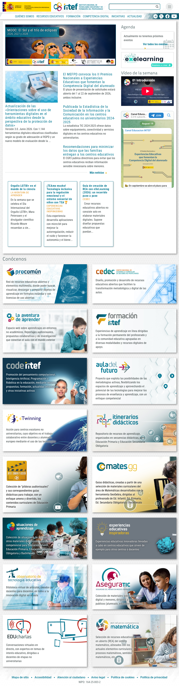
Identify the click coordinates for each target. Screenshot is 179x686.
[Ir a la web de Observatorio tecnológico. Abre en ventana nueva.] (23, 574)
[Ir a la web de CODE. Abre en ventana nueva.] (23, 365)
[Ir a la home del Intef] (78, 7)
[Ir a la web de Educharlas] (19, 628)
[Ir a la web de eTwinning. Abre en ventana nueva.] (23, 418)
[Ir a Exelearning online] (147, 60)
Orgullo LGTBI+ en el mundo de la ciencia (23, 187)
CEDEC (86, 199)
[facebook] (167, 16)
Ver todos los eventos (155, 44)
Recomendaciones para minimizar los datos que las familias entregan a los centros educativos (88, 150)
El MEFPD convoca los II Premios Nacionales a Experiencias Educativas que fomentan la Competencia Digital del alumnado (88, 80)
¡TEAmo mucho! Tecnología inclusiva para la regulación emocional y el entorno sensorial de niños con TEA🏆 (59, 194)
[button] (54, 62)
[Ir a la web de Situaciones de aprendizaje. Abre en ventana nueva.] (22, 526)
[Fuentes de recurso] (169, 6)
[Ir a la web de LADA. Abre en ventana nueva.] (23, 317)
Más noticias (97, 172)
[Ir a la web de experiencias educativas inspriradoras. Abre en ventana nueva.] (113, 528)
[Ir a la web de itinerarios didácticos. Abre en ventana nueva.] (117, 420)
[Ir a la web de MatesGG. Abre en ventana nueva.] (117, 468)
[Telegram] (155, 16)
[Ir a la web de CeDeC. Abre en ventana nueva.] (117, 271)
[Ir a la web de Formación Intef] (117, 318)
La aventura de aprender (20, 194)
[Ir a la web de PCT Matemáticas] (117, 624)
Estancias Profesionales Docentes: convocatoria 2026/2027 (67, 32)
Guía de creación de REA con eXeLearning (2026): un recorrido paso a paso (96, 190)
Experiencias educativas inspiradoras (55, 209)
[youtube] (174, 16)
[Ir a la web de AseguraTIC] (113, 578)
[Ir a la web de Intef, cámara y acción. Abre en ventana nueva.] (16, 470)
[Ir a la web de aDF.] (113, 367)
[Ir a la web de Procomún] (23, 272)
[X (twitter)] (161, 16)
